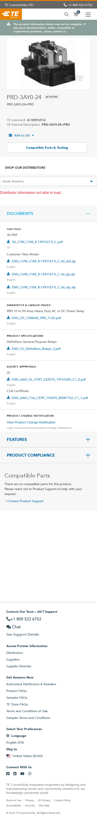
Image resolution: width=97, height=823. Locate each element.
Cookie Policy (62, 800)
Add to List (22, 135)
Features (17, 439)
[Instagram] (29, 774)
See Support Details (22, 634)
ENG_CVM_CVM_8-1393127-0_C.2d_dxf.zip (44, 261)
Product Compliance (31, 455)
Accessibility (13, 805)
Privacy (29, 800)
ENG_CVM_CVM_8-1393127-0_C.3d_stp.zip (44, 287)
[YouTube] (22, 774)
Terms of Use (13, 800)
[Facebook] (7, 774)
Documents (20, 213)
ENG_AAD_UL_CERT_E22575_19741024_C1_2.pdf (49, 379)
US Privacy (44, 800)
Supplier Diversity (18, 666)
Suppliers (13, 659)
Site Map (44, 805)
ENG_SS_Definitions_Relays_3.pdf (36, 349)
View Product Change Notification (31, 422)
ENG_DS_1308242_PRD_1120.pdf (36, 318)
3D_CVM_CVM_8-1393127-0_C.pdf (37, 242)
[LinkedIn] (14, 774)
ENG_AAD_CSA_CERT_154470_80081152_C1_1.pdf (50, 398)
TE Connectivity (11, 14)
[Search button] (66, 14)
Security (30, 805)
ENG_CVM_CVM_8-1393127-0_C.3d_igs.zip (43, 274)
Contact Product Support (25, 501)
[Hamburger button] (88, 14)
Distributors (14, 653)
